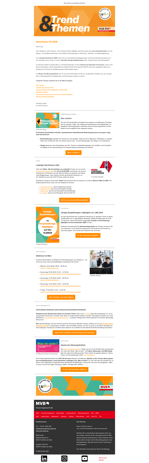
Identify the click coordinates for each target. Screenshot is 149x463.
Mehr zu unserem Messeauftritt (74, 200)
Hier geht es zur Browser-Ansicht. (74, 3)
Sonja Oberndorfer (46, 187)
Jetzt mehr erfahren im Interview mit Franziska (74, 332)
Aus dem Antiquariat (47, 413)
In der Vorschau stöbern (88, 235)
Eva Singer (43, 193)
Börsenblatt (60, 413)
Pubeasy (63, 416)
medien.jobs (45, 416)
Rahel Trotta (44, 191)
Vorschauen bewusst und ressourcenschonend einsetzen (54, 94)
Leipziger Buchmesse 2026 (44, 87)
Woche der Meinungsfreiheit (45, 96)
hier (108, 449)
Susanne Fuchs (45, 189)
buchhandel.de (71, 413)
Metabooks (54, 416)
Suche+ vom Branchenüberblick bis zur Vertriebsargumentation (60, 274)
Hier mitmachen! (89, 355)
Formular (87, 313)
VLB (87, 416)
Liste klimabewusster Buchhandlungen (56, 317)
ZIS (100, 416)
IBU (92, 413)
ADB (37, 413)
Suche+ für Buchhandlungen (49, 268)
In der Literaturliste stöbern (74, 369)
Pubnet (71, 416)
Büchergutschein (83, 413)
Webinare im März (42, 92)
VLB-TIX (94, 416)
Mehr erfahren (74, 152)
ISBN (97, 413)
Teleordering (80, 416)
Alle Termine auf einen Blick (61, 297)
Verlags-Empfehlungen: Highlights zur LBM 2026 (51, 89)
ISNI (37, 416)
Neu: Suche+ (40, 85)
